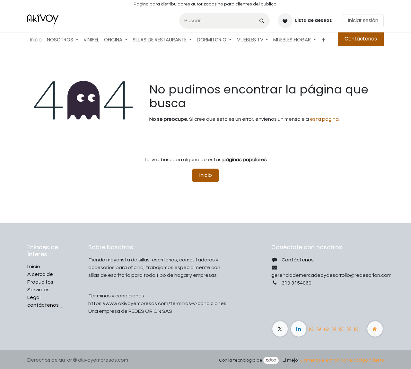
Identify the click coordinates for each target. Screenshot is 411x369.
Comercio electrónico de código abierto (342, 360)
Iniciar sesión (363, 20)
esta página (324, 119)
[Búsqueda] (262, 21)
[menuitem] (35, 40)
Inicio (205, 175)
